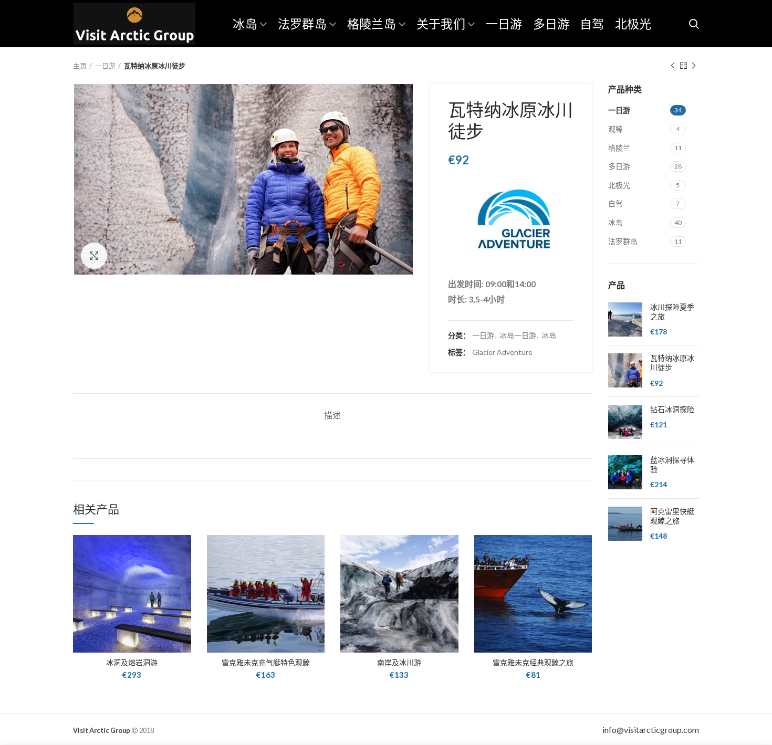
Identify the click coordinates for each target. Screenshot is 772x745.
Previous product (672, 65)
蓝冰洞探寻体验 (672, 464)
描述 (332, 415)
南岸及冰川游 (399, 662)
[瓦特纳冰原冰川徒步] (625, 371)
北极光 (619, 185)
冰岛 (548, 335)
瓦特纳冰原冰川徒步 (672, 362)
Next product (693, 65)
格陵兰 (619, 147)
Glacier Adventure (502, 352)
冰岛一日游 (517, 335)
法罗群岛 (623, 241)
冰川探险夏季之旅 (672, 311)
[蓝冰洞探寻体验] (625, 472)
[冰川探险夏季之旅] (625, 320)
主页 (80, 65)
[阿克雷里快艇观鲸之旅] (625, 524)
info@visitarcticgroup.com (650, 729)
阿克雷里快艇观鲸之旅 (672, 516)
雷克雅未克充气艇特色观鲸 (266, 662)
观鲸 (615, 128)
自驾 (615, 203)
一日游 (105, 65)
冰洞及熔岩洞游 (132, 662)
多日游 (619, 166)
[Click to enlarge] (94, 256)
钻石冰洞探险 (672, 409)
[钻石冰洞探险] (625, 422)
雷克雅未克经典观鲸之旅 (533, 662)
